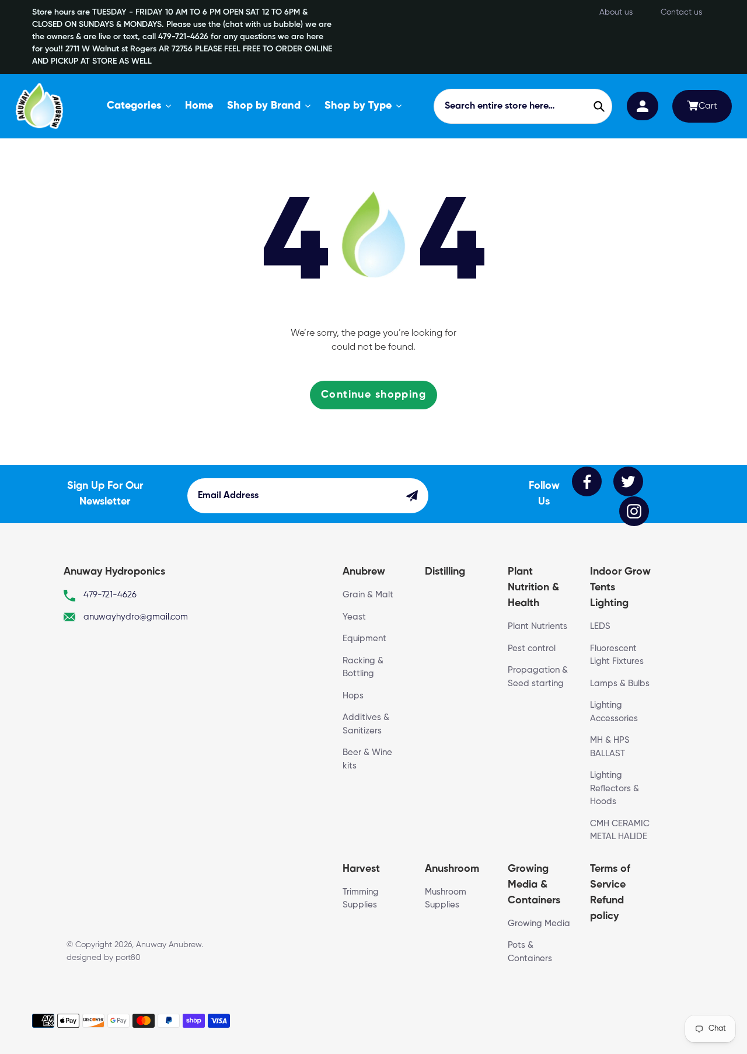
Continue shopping (373, 394)
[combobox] (523, 106)
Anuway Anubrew (168, 945)
